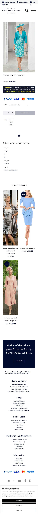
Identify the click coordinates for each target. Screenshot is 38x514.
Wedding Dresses (19, 401)
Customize (19, 505)
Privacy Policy (19, 461)
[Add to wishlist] (16, 192)
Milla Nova (19, 406)
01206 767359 (22, 420)
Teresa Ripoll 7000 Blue (27, 248)
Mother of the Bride (19, 403)
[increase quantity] (12, 113)
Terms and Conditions (19, 465)
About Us (19, 458)
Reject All (19, 510)
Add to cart (24, 113)
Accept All (19, 500)
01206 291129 (22, 439)
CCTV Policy (19, 463)
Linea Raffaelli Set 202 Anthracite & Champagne (10, 250)
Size (5, 104)
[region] (19, 500)
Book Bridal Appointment (19, 408)
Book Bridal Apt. (10, 2)
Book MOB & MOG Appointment (19, 410)
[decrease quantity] (4, 113)
